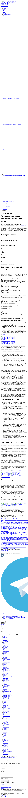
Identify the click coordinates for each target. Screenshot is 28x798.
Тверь (15, 527)
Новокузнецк (6, 697)
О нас (4, 8)
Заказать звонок (4, 6)
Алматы (15, 523)
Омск (4, 701)
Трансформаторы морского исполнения (12, 616)
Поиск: (2, 631)
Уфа (9, 522)
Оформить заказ (4, 788)
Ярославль (13, 524)
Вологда (5, 657)
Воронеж (20, 522)
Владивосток (6, 651)
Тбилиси (5, 732)
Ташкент (5, 730)
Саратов (5, 718)
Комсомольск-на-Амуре (8, 676)
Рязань (4, 713)
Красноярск (12, 522)
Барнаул (5, 644)
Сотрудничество (7, 14)
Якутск (20, 529)
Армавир (8, 532)
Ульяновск (5, 740)
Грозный (5, 660)
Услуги (5, 10)
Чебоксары (10, 523)
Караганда (5, 673)
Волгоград (24, 522)
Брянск (22, 527)
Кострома (5, 678)
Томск (17, 524)
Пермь (16, 522)
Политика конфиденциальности (8, 757)
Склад (4, 12)
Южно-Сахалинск (4, 531)
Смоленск (8, 524)
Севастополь (6, 719)
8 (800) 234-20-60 (4, 4)
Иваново (19, 527)
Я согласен (3, 795)
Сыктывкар (6, 727)
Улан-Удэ (5, 739)
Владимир (5, 528)
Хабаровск (5, 743)
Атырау (5, 642)
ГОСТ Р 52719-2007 (5, 439)
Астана (21, 523)
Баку (4, 643)
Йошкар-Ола (6, 668)
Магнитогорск (11, 527)
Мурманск (5, 690)
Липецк (5, 526)
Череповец (5, 746)
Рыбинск (20, 532)
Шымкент (5, 750)
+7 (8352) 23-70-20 (5, 3)
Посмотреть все (4, 482)
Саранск (4, 524)
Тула (8, 526)
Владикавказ (16, 529)
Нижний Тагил (6, 696)
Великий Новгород (7, 649)
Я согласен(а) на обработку (13, 779)
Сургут (13, 528)
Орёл (4, 702)
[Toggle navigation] (1, 1)
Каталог (5, 9)
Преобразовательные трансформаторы (12, 615)
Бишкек (5, 647)
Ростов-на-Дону (7, 711)
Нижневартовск (7, 694)
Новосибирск (8, 520)
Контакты (5, 15)
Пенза (4, 706)
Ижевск (5, 665)
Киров (4, 675)
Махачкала (5, 686)
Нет (3, 624)
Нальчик (16, 532)
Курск (10, 526)
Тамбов (23, 529)
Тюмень (5, 738)
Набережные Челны (8, 691)
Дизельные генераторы (8, 618)
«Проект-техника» (22, 225)
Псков (6, 523)
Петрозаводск (6, 708)
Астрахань (5, 641)
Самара (5, 714)
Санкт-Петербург (9, 518)
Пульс (4, 13)
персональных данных (20, 779)
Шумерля (3, 518)
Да (1, 624)
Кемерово (5, 674)
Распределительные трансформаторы (12, 613)
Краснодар (5, 522)
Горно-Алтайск (6, 659)
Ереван (5, 663)
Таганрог (12, 532)
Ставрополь (5, 527)
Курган (11, 529)
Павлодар (5, 705)
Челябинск (23, 520)
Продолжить (6, 787)
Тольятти (5, 734)
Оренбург (21, 524)
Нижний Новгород (7, 695)
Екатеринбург (14, 520)
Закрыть (2, 784)
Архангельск (6, 638)
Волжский (6, 529)
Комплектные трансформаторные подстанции (14, 617)
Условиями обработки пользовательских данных (12, 791)
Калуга (9, 528)
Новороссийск (6, 698)
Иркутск (5, 667)
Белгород (5, 646)
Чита (16, 528)
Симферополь (20, 528)
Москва (24, 532)
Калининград (6, 670)
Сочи (4, 723)
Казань (19, 520)
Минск (18, 523)
